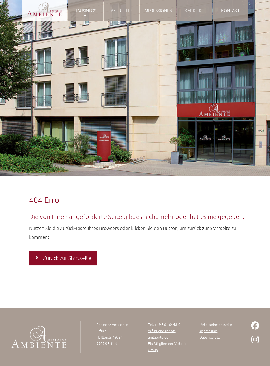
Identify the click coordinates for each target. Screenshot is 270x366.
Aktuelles (121, 10)
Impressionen (157, 10)
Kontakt (230, 10)
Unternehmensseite (215, 324)
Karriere (194, 10)
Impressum (208, 330)
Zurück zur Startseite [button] (67, 258)
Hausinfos (85, 10)
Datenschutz (209, 337)
